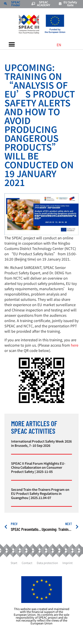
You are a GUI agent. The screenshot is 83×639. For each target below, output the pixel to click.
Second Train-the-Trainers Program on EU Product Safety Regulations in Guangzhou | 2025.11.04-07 (40, 493)
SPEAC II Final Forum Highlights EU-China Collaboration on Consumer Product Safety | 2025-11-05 (38, 467)
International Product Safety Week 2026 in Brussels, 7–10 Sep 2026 (41, 443)
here (74, 345)
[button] (12, 44)
